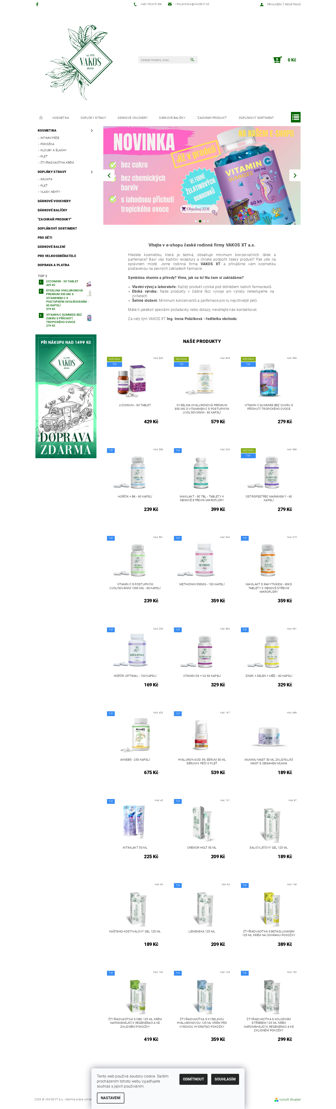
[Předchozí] (109, 175)
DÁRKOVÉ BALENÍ (51, 247)
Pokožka (47, 144)
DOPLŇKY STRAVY (93, 117)
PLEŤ (44, 185)
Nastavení (110, 1098)
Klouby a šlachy (53, 150)
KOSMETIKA (61, 117)
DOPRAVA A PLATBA (53, 265)
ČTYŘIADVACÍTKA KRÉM (57, 162)
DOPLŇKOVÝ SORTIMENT (256, 117)
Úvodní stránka (41, 118)
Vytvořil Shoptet (290, 1099)
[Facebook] (37, 4)
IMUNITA (46, 179)
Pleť (44, 156)
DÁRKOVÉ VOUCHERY (133, 117)
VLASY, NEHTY (50, 191)
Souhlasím (225, 1079)
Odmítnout (193, 1079)
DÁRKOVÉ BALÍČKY (172, 117)
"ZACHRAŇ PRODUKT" (212, 117)
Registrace (293, 4)
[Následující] (295, 175)
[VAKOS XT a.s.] (80, 62)
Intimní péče (49, 138)
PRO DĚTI (45, 237)
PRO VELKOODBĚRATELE (57, 256)
